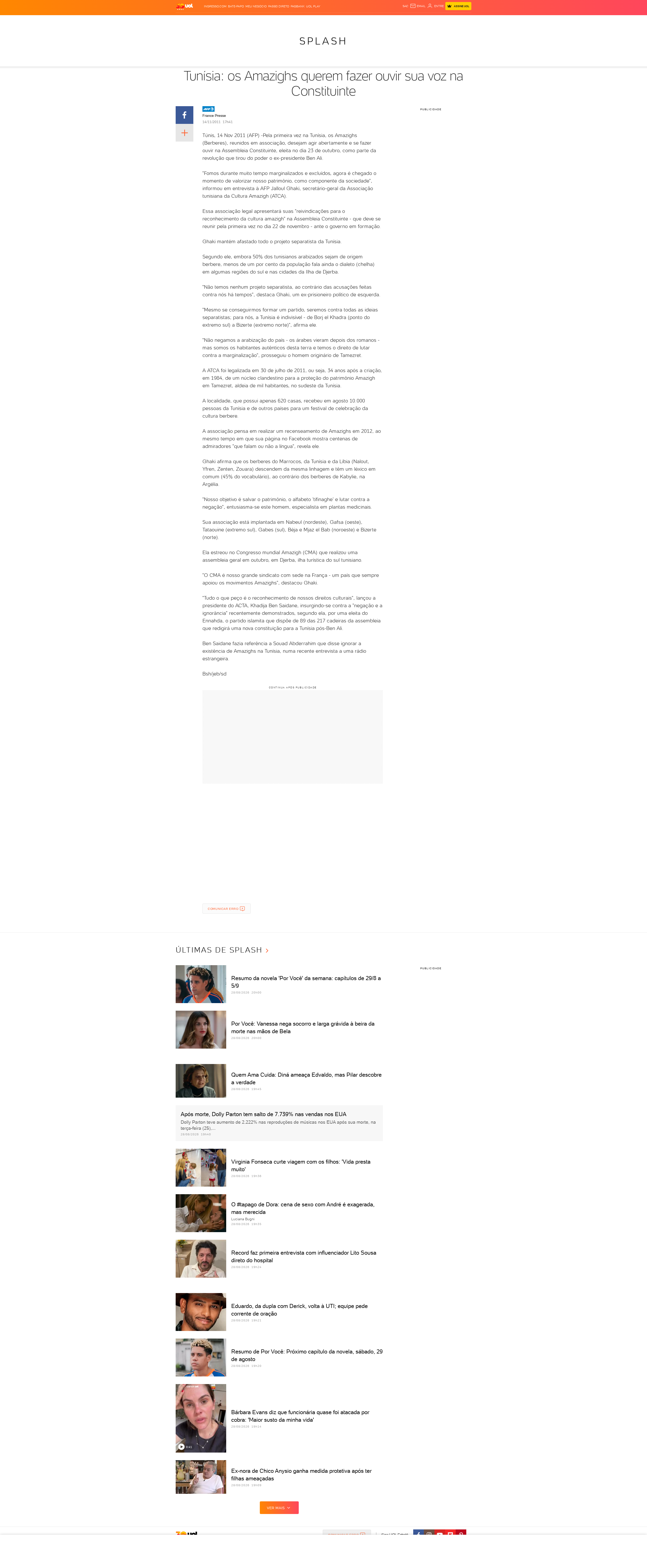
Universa (343, 20)
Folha (298, 20)
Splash (327, 20)
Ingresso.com (215, 6)
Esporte (312, 20)
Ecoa (381, 20)
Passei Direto (278, 6)
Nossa (412, 20)
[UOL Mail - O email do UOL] (418, 6)
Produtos (185, 20)
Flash (201, 20)
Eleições (216, 20)
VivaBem (360, 20)
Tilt (372, 20)
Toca (441, 20)
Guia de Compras (462, 20)
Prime (430, 20)
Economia (282, 20)
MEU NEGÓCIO (256, 6)
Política (249, 20)
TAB (421, 20)
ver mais (276, 1508)
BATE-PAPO (236, 6)
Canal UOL (395, 20)
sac (405, 6)
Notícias (233, 20)
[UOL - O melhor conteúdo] (184, 6)
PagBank (298, 6)
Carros (265, 20)
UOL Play (313, 6)
